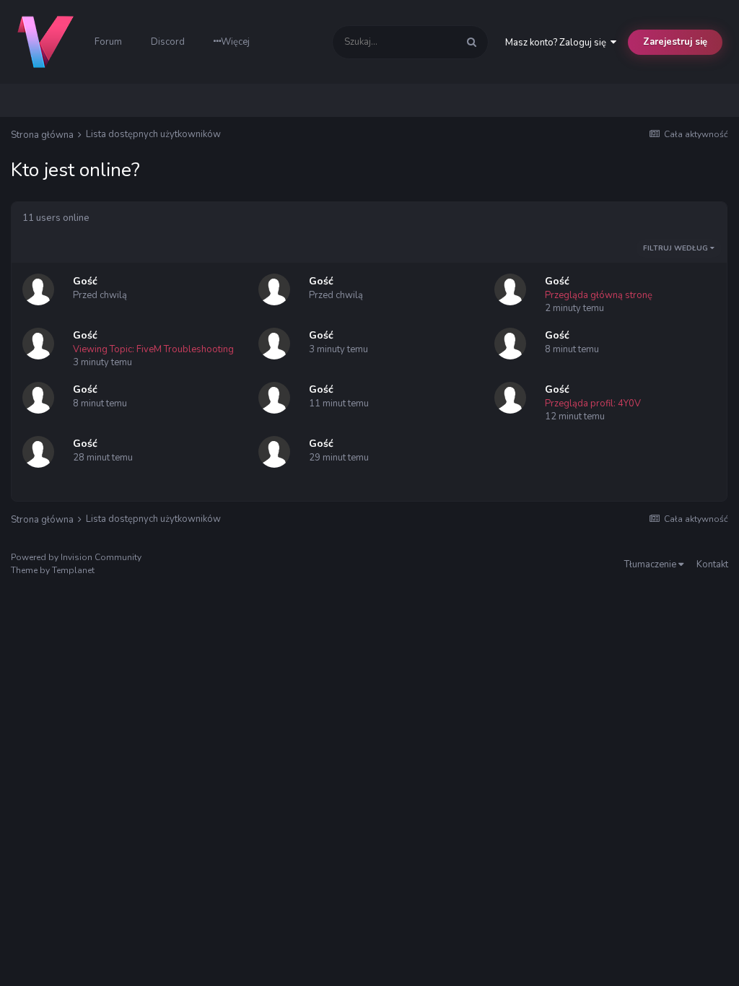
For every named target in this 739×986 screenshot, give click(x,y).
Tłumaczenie (651, 564)
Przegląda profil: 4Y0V (593, 403)
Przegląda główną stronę (598, 295)
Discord (168, 41)
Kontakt (712, 564)
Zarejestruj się (675, 41)
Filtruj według (676, 248)
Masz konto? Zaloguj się (558, 42)
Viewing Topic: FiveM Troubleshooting (153, 349)
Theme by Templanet (53, 570)
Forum (108, 41)
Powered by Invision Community (76, 557)
